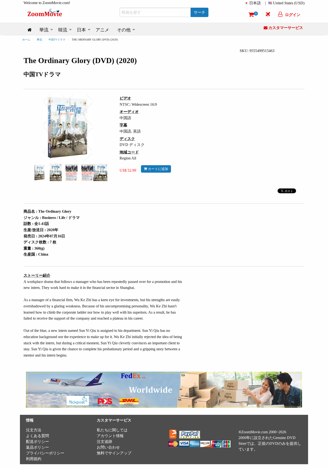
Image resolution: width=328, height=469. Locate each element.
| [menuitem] (265, 3)
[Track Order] (268, 14)
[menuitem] (253, 3)
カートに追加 (157, 169)
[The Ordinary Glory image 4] (94, 172)
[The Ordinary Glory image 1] (39, 172)
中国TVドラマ (57, 39)
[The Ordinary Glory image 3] (72, 172)
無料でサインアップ (114, 453)
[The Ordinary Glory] (39, 172)
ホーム (26, 39)
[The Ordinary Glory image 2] (56, 172)
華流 (39, 39)
